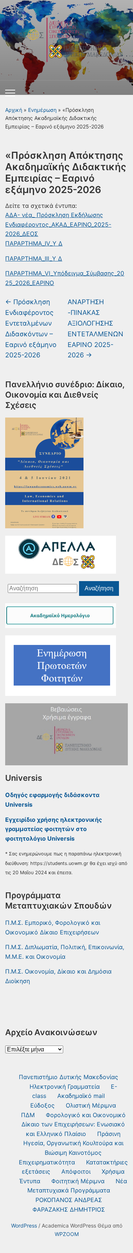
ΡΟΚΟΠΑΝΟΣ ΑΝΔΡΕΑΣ (68, 1200)
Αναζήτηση (99, 588)
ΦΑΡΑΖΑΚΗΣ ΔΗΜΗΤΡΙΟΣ (69, 1209)
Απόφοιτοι (76, 1171)
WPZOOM (67, 1234)
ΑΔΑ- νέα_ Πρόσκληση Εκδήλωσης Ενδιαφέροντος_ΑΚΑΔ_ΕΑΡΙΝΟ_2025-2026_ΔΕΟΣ (58, 224)
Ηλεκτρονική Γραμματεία (65, 1086)
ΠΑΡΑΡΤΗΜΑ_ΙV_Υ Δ (33, 243)
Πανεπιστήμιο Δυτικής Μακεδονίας (68, 1077)
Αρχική (13, 110)
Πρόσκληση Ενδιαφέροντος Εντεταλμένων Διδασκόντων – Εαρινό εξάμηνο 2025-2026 (31, 328)
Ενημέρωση (42, 110)
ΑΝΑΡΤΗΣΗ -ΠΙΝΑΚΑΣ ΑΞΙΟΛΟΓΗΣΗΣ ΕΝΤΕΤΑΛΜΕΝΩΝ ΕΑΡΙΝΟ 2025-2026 (95, 328)
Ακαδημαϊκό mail (81, 1095)
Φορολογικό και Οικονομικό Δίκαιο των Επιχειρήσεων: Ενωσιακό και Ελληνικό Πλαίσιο (73, 1124)
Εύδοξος (42, 1105)
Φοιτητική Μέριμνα (78, 1181)
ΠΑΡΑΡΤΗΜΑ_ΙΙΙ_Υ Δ (33, 258)
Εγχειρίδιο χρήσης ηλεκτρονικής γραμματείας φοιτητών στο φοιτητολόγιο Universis (53, 829)
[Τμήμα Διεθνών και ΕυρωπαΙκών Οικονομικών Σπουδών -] (66, 37)
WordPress (24, 1225)
